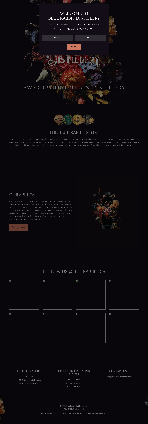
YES (58, 37)
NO (91, 37)
